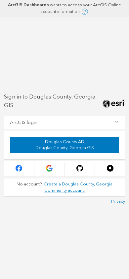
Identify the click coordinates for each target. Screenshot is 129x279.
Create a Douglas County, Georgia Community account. (78, 187)
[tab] (64, 122)
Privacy (118, 201)
